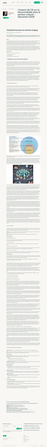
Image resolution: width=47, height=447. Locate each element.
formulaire (39, 36)
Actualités (18, 2)
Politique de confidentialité (35, 445)
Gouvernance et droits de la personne (31, 430)
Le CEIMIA (12, 2)
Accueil (4, 5)
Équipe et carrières (26, 436)
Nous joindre (25, 441)
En (43, 2)
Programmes (36, 2)
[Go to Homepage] (5, 2)
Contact (30, 2)
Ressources (22, 2)
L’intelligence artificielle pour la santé (31, 426)
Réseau (26, 2)
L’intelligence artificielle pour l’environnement (33, 423)
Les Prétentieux (13, 445)
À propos (25, 435)
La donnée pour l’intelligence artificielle (32, 428)
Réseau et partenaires (26, 439)
